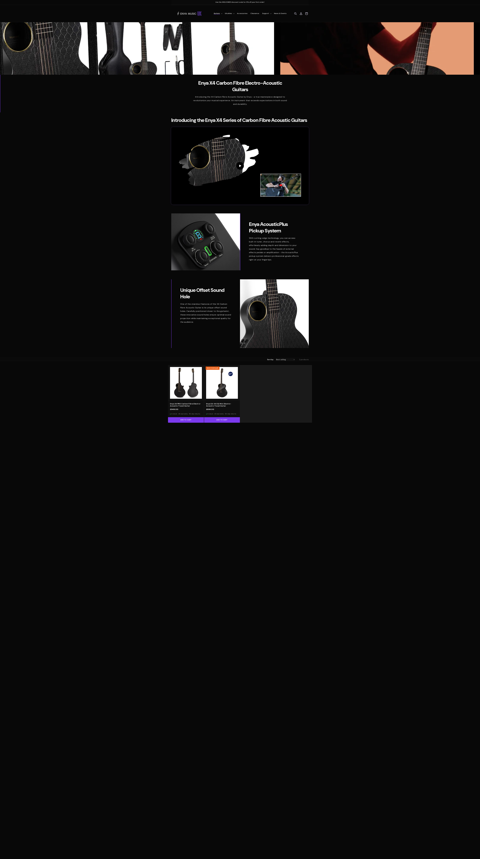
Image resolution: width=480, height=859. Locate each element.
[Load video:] (240, 165)
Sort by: (270, 359)
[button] (217, 13)
